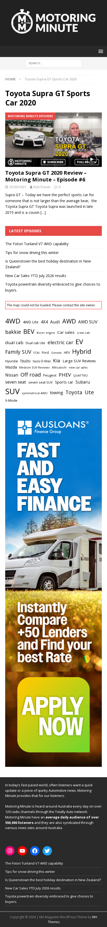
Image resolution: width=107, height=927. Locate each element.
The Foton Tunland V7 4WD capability (37, 243)
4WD (13, 320)
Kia (56, 360)
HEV (67, 352)
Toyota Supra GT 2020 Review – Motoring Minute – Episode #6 (45, 176)
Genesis (56, 353)
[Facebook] (34, 850)
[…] (43, 212)
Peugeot (49, 375)
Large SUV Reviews (79, 360)
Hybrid (81, 351)
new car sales (78, 367)
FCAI (36, 353)
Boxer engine (46, 333)
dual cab (14, 342)
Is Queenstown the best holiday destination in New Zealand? (53, 880)
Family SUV (18, 352)
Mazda (11, 367)
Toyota (73, 392)
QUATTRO (80, 375)
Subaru (83, 382)
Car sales (66, 332)
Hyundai (11, 361)
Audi (55, 322)
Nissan (11, 375)
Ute (89, 392)
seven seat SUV (40, 382)
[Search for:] (54, 62)
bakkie (13, 331)
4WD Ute (30, 322)
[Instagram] (10, 850)
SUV (12, 391)
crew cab (83, 333)
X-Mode (11, 400)
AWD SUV (87, 322)
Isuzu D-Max (42, 361)
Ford (45, 352)
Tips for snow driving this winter (32, 252)
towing (56, 392)
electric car (60, 342)
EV (79, 341)
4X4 (44, 322)
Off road (31, 374)
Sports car (64, 382)
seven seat (15, 382)
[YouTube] (22, 850)
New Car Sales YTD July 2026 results (35, 275)
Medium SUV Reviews (34, 367)
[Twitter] (47, 850)
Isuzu (25, 361)
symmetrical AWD (35, 393)
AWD (69, 321)
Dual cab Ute (35, 343)
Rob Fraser (42, 187)
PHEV (65, 374)
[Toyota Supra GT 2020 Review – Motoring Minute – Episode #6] (53, 139)
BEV (28, 331)
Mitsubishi (59, 367)
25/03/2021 (17, 187)
